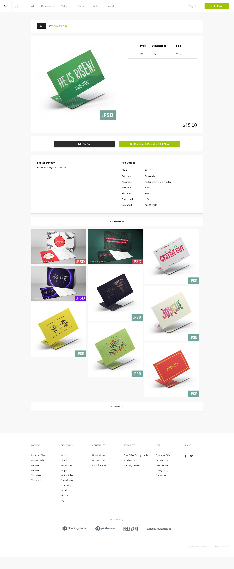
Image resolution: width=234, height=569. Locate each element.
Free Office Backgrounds (136, 455)
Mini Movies (66, 465)
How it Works (98, 455)
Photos (95, 6)
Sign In (193, 6)
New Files (35, 470)
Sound (110, 6)
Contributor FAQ (100, 465)
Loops (63, 470)
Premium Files (38, 455)
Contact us (161, 475)
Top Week (36, 475)
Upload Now (98, 460)
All (32, 6)
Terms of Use (162, 460)
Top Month (36, 480)
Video (64, 6)
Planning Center (131, 465)
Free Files (35, 465)
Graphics (46, 6)
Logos (63, 500)
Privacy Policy (162, 470)
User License (162, 465)
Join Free (216, 6)
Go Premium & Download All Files (149, 144)
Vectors (64, 495)
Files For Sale (37, 460)
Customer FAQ (163, 455)
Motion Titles (66, 475)
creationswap (59, 25)
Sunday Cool (130, 460)
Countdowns (66, 480)
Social (81, 6)
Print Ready (65, 485)
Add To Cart (84, 144)
